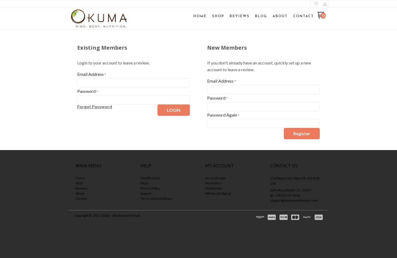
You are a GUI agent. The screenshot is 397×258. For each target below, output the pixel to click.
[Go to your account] (325, 5)
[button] (316, 3)
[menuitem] (200, 16)
